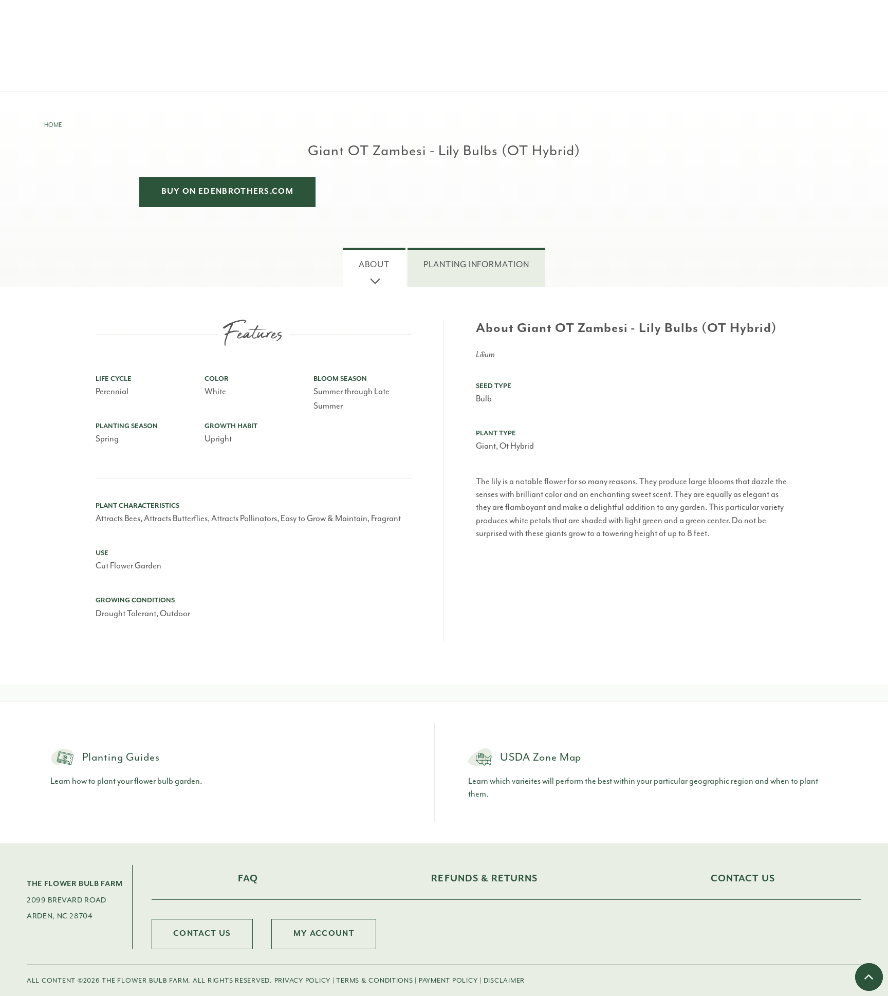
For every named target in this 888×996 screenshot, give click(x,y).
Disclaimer (504, 980)
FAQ (248, 878)
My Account (324, 933)
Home (53, 125)
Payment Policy (448, 980)
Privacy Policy (302, 980)
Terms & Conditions (374, 980)
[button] (374, 267)
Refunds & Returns (484, 878)
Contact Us (742, 878)
